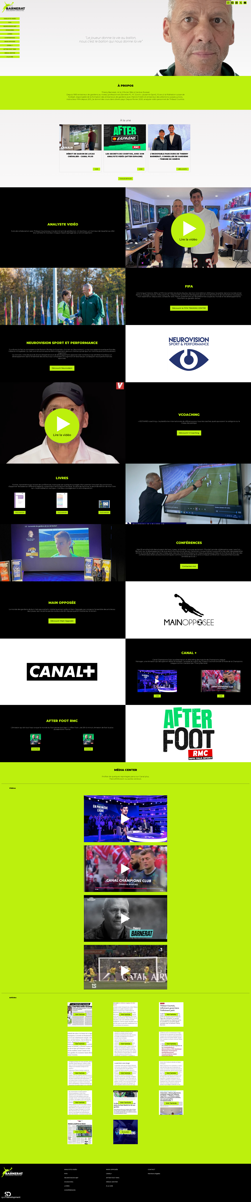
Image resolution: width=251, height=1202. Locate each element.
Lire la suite (182, 169)
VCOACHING (10, 30)
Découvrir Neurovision (62, 368)
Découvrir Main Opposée (62, 621)
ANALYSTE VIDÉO (10, 18)
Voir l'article (79, 1014)
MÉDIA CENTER (10, 53)
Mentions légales (154, 1173)
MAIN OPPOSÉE (9, 41)
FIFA (9, 22)
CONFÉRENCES (10, 37)
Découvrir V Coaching (189, 433)
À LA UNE (10, 57)
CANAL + (10, 45)
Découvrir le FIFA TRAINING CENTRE (189, 308)
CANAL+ (109, 1173)
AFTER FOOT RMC (10, 49)
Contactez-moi (189, 566)
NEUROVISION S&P (9, 26)
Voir (96, 169)
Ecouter (125, 1132)
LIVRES (9, 34)
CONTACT (151, 1169)
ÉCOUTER (35, 749)
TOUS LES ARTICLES (125, 178)
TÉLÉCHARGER (19, 512)
